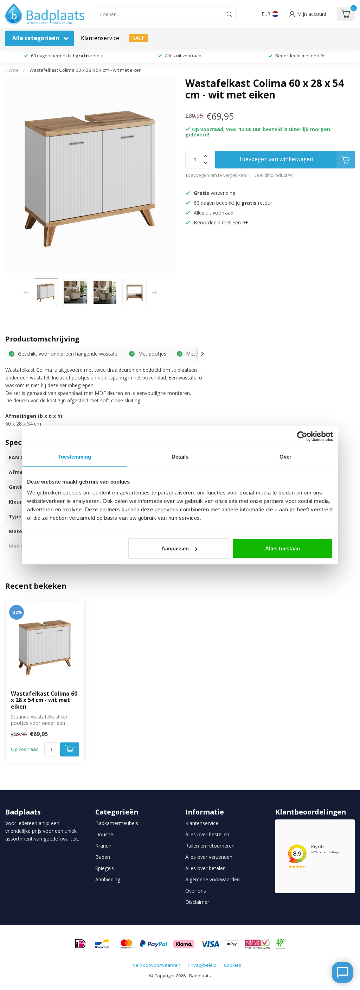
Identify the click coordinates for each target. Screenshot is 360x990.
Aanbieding (107, 879)
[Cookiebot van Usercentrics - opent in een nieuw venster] (302, 436)
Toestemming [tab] (74, 456)
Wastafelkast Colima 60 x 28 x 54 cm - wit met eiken (86, 70)
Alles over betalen (205, 868)
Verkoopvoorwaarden (156, 965)
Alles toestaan (282, 548)
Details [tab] (180, 456)
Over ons (195, 890)
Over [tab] (285, 456)
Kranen (103, 845)
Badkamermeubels (116, 823)
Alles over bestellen (207, 834)
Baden (102, 857)
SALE (138, 38)
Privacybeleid (202, 965)
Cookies (232, 965)
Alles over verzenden (208, 857)
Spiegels (104, 868)
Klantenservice (100, 38)
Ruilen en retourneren (209, 845)
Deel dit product (270, 175)
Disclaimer (197, 902)
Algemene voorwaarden (212, 879)
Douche (104, 834)
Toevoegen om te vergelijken (215, 175)
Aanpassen (175, 548)
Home (12, 70)
